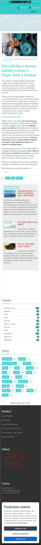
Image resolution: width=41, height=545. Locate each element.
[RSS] (3, 308)
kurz (13, 178)
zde (30, 168)
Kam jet (9, 61)
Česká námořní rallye (16, 465)
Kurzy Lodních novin (16, 456)
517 (38, 314)
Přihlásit (23, 8)
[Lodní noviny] (20, 2)
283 (38, 324)
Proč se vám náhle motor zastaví (20, 254)
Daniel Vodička (8, 59)
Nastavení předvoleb (21, 534)
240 (38, 311)
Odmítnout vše (20, 528)
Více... (4, 497)
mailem (31, 158)
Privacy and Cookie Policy (17, 523)
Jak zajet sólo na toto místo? (20, 230)
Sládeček (19, 178)
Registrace (35, 8)
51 (38, 336)
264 (38, 321)
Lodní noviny (13, 454)
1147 (37, 327)
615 (38, 340)
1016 (37, 308)
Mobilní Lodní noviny (16, 458)
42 (38, 317)
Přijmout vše (20, 539)
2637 (37, 333)
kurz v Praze (21, 148)
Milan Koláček (13, 463)
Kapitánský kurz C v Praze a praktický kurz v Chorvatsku (20, 203)
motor (8, 178)
